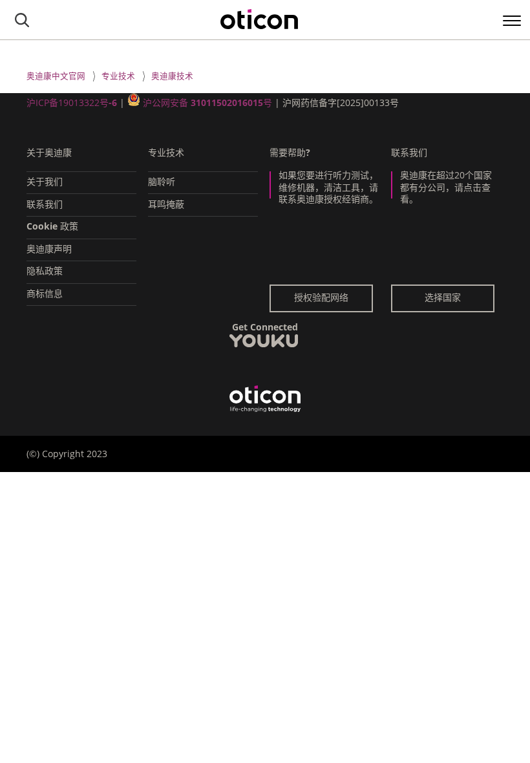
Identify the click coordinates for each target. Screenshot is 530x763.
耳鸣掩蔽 (166, 204)
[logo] (259, 19)
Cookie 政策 (52, 226)
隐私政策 (44, 270)
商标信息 (44, 293)
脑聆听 (161, 181)
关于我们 (44, 181)
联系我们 (44, 204)
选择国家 (443, 297)
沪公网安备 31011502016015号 (207, 102)
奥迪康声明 (49, 248)
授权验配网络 (321, 297)
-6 (113, 102)
